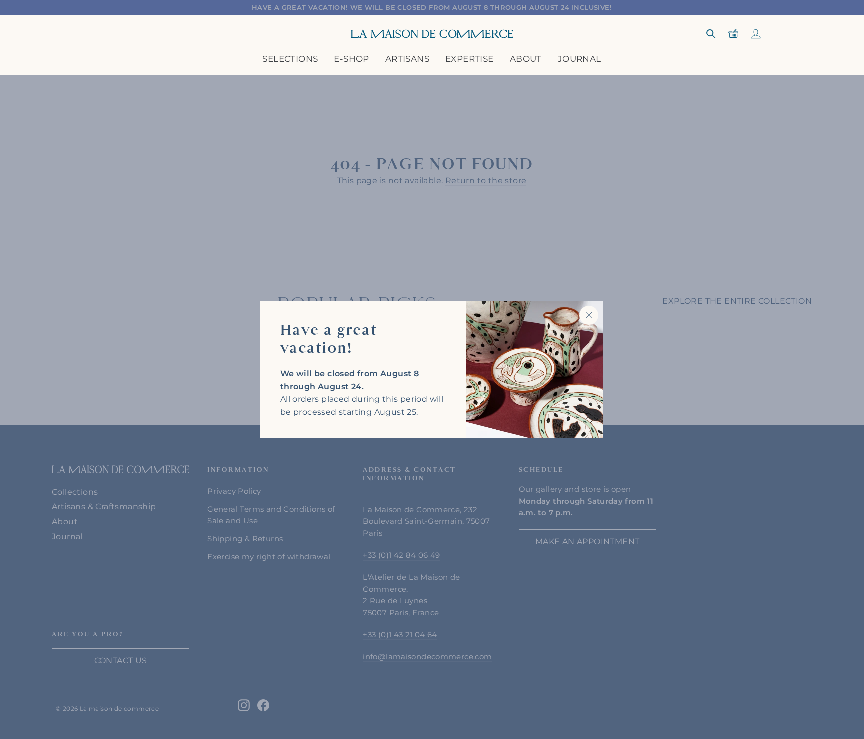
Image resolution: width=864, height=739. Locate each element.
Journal (580, 59)
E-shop (351, 59)
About (526, 59)
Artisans (408, 59)
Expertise (470, 59)
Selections (290, 59)
